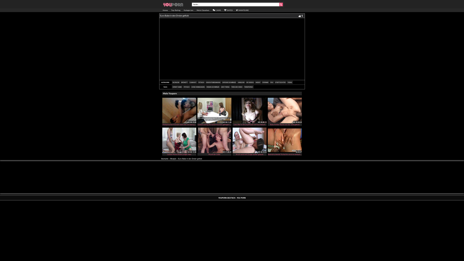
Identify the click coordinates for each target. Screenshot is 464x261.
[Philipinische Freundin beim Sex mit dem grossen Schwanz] (179, 110)
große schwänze (229, 82)
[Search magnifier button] (281, 4)
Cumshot (193, 82)
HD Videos (250, 82)
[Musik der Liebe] (214, 140)
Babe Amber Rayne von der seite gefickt (285, 124)
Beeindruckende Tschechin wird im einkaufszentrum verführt (291, 154)
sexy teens (225, 87)
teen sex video (236, 87)
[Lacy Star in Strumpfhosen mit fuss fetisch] (250, 110)
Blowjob (176, 82)
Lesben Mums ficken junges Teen (179, 154)
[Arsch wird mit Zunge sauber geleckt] (250, 140)
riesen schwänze (213, 87)
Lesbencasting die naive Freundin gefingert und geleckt (218, 124)
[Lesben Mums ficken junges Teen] (179, 140)
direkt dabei (177, 87)
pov (271, 82)
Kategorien (188, 10)
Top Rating (175, 10)
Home (165, 10)
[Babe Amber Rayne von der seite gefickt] (285, 110)
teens (290, 82)
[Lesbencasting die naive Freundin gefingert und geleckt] (214, 110)
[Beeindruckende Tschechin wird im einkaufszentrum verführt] (285, 140)
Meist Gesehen (203, 10)
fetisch (201, 82)
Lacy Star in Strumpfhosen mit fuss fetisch (249, 124)
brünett (184, 82)
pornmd (265, 82)
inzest (258, 82)
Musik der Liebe (214, 154)
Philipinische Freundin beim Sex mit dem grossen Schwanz (184, 124)
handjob (241, 82)
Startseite (164, 158)
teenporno (248, 87)
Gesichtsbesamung (213, 82)
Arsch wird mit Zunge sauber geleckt (249, 154)
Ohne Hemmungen (198, 87)
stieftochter (280, 82)
